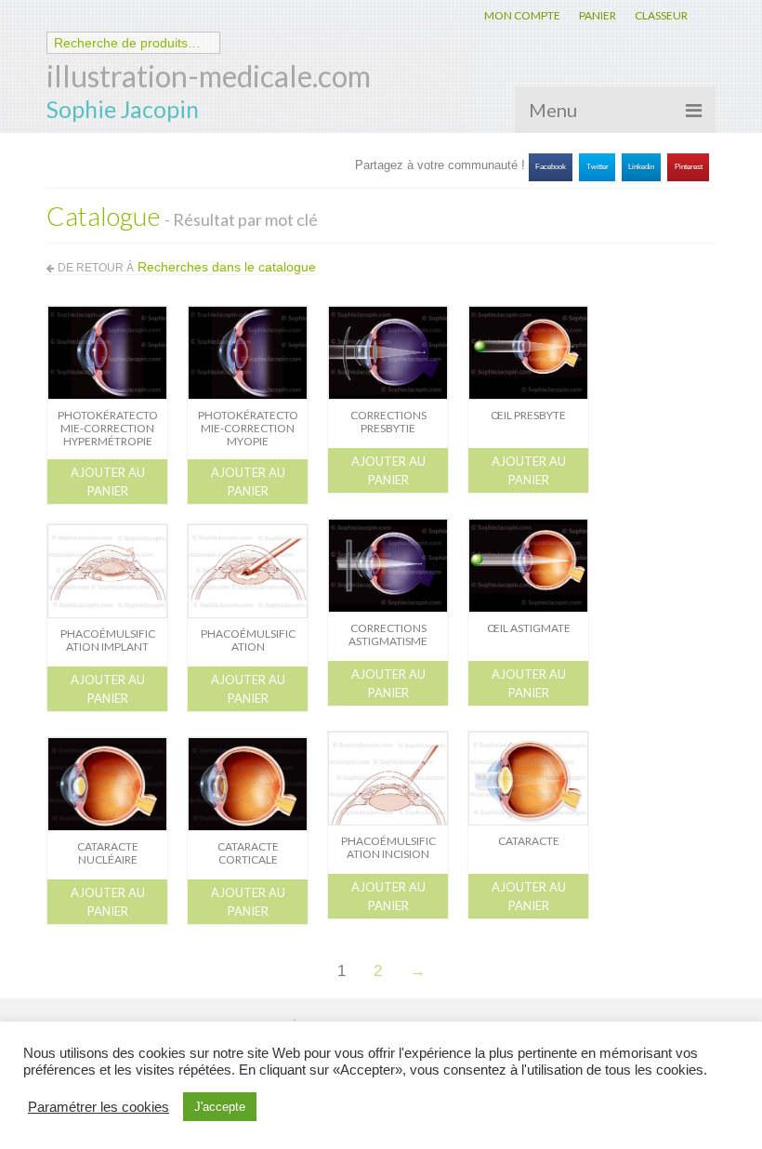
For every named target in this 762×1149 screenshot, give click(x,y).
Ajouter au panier (108, 481)
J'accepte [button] (219, 1107)
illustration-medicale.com (208, 76)
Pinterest (689, 167)
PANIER (597, 15)
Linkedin (641, 167)
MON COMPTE (522, 15)
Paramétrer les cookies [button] (98, 1107)
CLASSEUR (661, 15)
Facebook (550, 167)
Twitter (597, 167)
